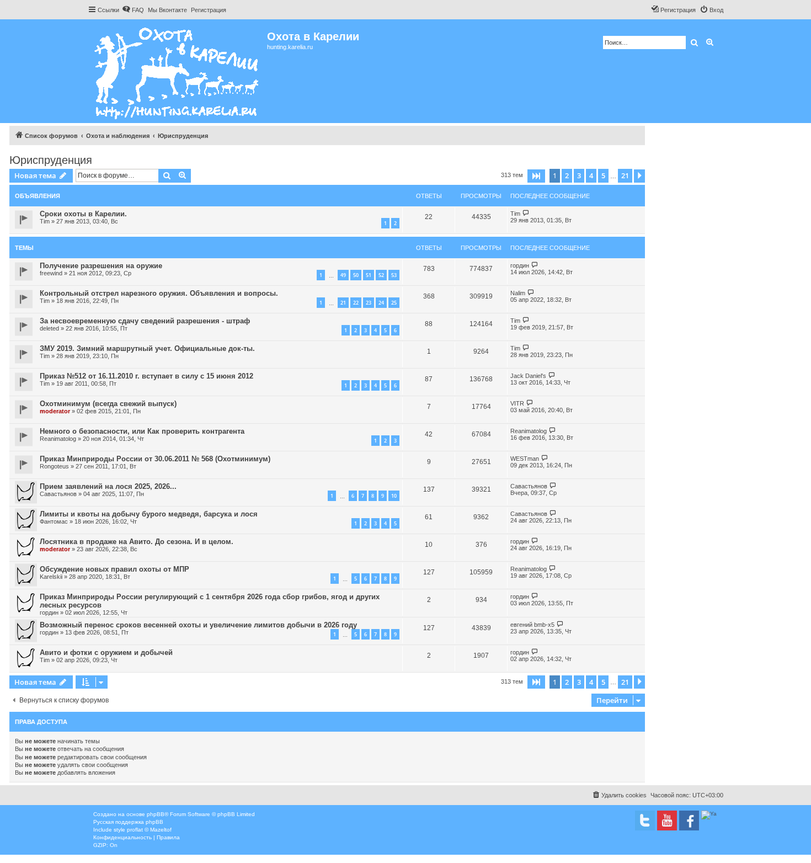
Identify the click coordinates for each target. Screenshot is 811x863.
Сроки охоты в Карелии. (83, 214)
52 (381, 275)
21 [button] (625, 175)
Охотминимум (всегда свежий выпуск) (108, 403)
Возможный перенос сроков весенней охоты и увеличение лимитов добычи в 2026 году (198, 625)
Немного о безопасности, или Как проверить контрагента (142, 431)
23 (368, 302)
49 (343, 275)
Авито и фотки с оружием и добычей (106, 652)
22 (356, 302)
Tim (45, 221)
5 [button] (603, 175)
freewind (51, 273)
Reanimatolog (58, 438)
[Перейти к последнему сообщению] (526, 213)
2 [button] (567, 175)
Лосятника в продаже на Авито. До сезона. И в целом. (136, 541)
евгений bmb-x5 (532, 624)
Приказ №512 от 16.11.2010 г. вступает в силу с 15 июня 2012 (146, 376)
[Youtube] (667, 820)
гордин (519, 265)
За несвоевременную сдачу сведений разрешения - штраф (145, 321)
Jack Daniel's (528, 375)
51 (368, 275)
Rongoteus (54, 466)
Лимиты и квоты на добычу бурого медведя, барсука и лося (149, 514)
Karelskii (51, 576)
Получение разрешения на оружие (101, 266)
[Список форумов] (177, 71)
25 (394, 302)
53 (394, 275)
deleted (49, 328)
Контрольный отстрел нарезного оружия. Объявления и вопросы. (159, 293)
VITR (517, 403)
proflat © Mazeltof (149, 830)
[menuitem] (133, 10)
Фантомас (54, 521)
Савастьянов (58, 494)
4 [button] (591, 175)
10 (394, 495)
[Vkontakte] (645, 820)
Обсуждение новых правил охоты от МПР (114, 569)
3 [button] (579, 175)
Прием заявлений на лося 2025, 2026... (108, 486)
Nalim (517, 293)
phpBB (155, 814)
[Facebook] (689, 820)
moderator (55, 411)
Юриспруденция (50, 160)
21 (343, 302)
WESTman (524, 458)
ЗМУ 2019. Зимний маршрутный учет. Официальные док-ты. (147, 348)
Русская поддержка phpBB (128, 822)
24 (381, 302)
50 (356, 275)
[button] (536, 176)
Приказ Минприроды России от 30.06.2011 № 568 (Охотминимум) (155, 459)
